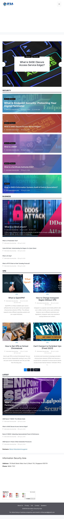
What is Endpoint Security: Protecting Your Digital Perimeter (32, 63)
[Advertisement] (32, 20)
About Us (20, 505)
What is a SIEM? (10, 147)
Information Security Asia (12, 109)
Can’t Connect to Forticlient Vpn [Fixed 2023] (47, 347)
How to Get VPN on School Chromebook (16, 347)
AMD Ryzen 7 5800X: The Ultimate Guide (13, 419)
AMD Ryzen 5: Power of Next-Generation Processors (17, 441)
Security (28, 55)
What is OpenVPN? (16, 298)
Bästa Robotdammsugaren (18, 449)
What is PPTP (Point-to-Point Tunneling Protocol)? (16, 263)
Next (36, 369)
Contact (37, 505)
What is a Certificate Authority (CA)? (19, 167)
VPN (16, 294)
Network (36, 55)
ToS (32, 505)
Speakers (43, 505)
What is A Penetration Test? (10, 240)
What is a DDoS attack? (16, 227)
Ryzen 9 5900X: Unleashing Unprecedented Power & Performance (20, 434)
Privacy (27, 505)
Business (12, 223)
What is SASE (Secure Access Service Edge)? (22, 127)
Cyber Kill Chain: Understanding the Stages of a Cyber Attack (19, 248)
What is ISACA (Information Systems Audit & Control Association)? (31, 187)
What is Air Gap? (7, 256)
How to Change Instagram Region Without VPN (47, 299)
